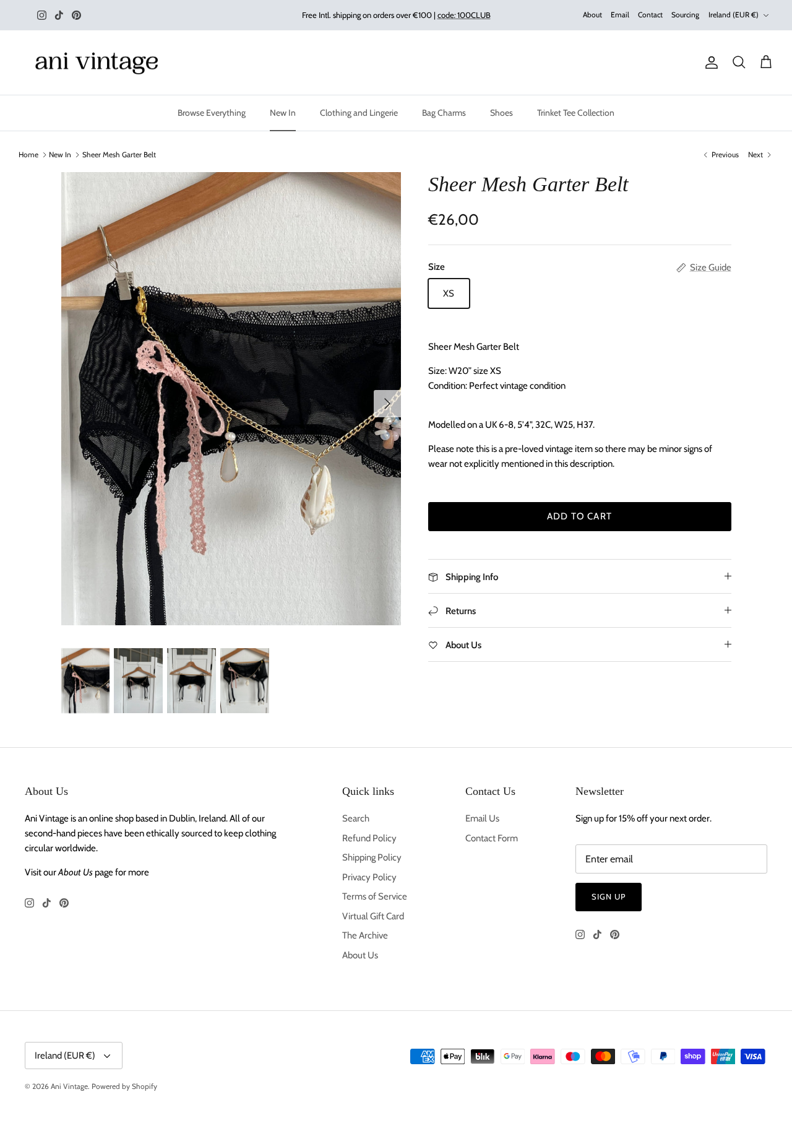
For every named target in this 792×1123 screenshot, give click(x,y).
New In (283, 112)
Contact (650, 14)
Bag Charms (444, 112)
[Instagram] (41, 15)
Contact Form (491, 838)
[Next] (387, 403)
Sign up (609, 896)
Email (620, 14)
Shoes (501, 112)
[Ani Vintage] (99, 63)
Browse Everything (212, 112)
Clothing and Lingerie (359, 112)
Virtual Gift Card (373, 916)
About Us (360, 955)
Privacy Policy (369, 877)
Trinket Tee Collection (575, 112)
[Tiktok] (59, 15)
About (592, 14)
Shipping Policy (372, 857)
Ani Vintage (69, 1086)
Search (355, 818)
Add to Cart (579, 516)
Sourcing (685, 14)
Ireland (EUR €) (733, 14)
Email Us (482, 818)
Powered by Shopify (124, 1086)
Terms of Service (374, 896)
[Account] (709, 62)
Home (28, 154)
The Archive (365, 935)
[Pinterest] (76, 15)
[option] (231, 398)
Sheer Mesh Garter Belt (119, 154)
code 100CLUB (464, 15)
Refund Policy (369, 838)
